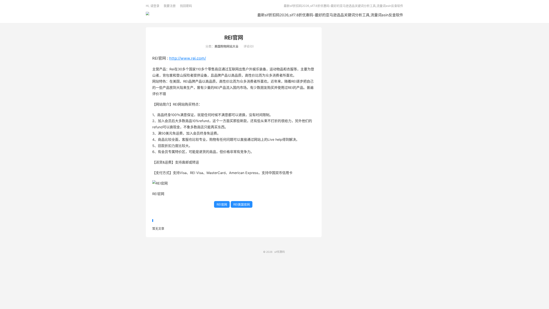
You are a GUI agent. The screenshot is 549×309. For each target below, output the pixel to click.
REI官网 (233, 37)
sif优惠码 (147, 15)
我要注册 (170, 6)
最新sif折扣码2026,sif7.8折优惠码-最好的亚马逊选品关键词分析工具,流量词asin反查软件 (330, 15)
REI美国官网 (241, 204)
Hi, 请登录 (152, 6)
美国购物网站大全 (226, 46)
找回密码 (186, 6)
